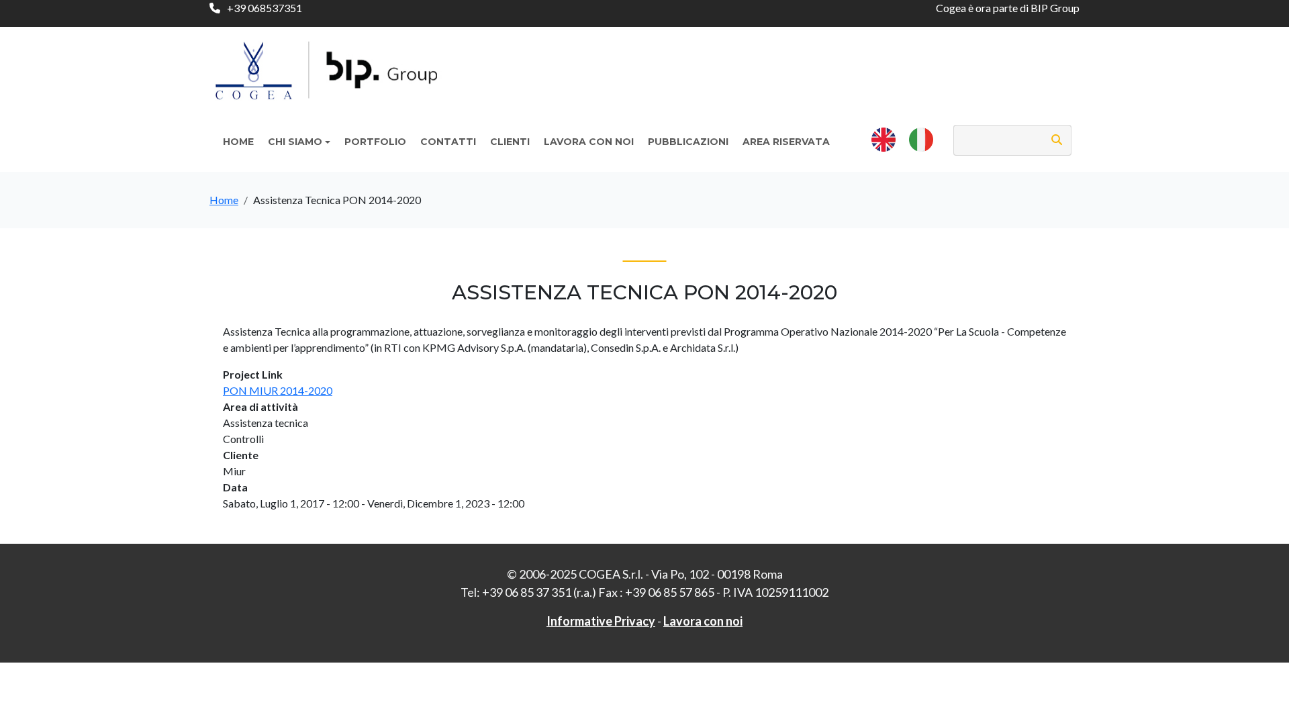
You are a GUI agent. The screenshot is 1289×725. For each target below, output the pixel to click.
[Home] (331, 64)
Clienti (510, 142)
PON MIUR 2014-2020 (277, 390)
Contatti (448, 142)
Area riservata (786, 142)
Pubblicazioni (688, 142)
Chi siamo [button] (295, 142)
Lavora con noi (589, 142)
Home (238, 142)
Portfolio (375, 142)
